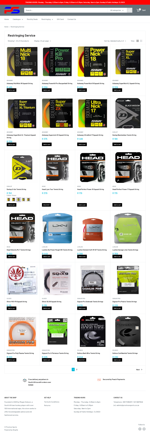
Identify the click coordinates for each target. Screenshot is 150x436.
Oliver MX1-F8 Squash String (17, 302)
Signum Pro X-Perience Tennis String (55, 353)
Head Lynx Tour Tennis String (52, 189)
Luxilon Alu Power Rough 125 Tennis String (57, 250)
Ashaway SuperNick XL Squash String (126, 83)
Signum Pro (81, 298)
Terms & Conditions (51, 402)
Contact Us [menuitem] (72, 19)
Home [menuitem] (6, 19)
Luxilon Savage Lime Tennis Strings (125, 250)
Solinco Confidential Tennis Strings (125, 353)
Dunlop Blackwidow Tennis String (124, 135)
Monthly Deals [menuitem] (32, 19)
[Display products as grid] (138, 41)
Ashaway (10, 80)
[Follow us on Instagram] (144, 429)
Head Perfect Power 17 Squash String (125, 189)
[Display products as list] (141, 41)
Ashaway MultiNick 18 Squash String (20, 83)
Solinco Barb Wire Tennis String (88, 353)
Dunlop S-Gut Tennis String (16, 189)
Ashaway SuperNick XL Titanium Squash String (21, 136)
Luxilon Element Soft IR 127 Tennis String (92, 250)
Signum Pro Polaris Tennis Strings (124, 302)
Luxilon (44, 247)
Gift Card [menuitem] (60, 19)
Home (6, 27)
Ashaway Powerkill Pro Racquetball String (57, 83)
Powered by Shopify (11, 430)
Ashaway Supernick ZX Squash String (55, 135)
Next (138, 370)
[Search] (129, 10)
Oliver (9, 298)
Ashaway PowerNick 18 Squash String (90, 83)
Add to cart (11, 90)
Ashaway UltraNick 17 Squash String (90, 135)
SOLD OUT (46, 205)
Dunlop (115, 132)
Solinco (80, 350)
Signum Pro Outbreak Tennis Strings (90, 302)
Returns (47, 405)
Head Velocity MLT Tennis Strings (19, 250)
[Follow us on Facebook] (139, 429)
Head (43, 186)
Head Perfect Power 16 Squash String (90, 189)
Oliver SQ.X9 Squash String (51, 302)
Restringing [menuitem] (46, 19)
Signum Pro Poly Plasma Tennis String (20, 353)
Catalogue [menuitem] (17, 19)
